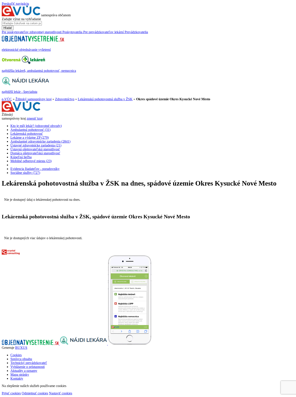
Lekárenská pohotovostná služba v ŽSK (105, 99)
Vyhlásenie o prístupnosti (27, 367)
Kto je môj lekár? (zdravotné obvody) (36, 126)
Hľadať (7, 28)
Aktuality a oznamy (23, 370)
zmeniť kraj (34, 118)
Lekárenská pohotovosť (26, 133)
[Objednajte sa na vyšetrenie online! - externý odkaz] (31, 344)
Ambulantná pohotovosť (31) (30, 130)
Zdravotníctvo (64, 99)
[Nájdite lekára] (84, 344)
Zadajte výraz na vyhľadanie (21, 19)
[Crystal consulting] (11, 253)
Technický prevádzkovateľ (28, 363)
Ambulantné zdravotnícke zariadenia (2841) (40, 141)
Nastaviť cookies (60, 393)
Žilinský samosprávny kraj (33, 99)
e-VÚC (7, 99)
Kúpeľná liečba (21, 157)
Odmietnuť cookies (35, 393)
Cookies (16, 355)
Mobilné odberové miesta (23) (31, 161)
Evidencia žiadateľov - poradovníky (35, 169)
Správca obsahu (21, 359)
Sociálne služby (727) (25, 173)
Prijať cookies (11, 393)
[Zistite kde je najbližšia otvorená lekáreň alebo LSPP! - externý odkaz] (129, 344)
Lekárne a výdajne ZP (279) (29, 137)
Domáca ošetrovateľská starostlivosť (35, 153)
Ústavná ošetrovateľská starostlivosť (35, 149)
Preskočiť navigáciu (15, 3)
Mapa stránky (19, 374)
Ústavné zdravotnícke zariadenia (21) (35, 145)
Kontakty (16, 378)
